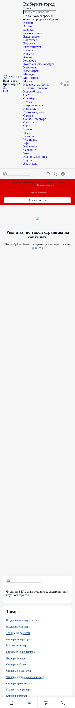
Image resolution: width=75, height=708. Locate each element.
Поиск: (27, 8)
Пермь (27, 101)
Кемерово (29, 60)
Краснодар (30, 67)
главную (37, 247)
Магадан (29, 74)
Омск (26, 95)
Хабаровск (30, 146)
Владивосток (31, 36)
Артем (27, 26)
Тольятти (29, 129)
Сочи (26, 125)
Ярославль (30, 163)
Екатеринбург (32, 46)
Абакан (28, 22)
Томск (27, 132)
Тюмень (28, 136)
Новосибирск (32, 91)
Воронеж (29, 43)
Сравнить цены (45, 185)
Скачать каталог (37, 192)
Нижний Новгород (35, 88)
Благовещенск (32, 33)
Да (5, 87)
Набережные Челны (36, 84)
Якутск (28, 160)
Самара (28, 115)
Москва (28, 81)
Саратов (28, 122)
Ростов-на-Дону (33, 112)
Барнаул (28, 29)
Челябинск (30, 149)
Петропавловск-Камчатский (33, 107)
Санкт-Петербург (34, 119)
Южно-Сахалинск (35, 156)
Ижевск (28, 50)
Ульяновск (30, 139)
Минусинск (31, 77)
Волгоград (30, 40)
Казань (27, 57)
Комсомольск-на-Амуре (38, 64)
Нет (5, 91)
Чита (26, 153)
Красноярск (31, 70)
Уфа (26, 143)
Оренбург (29, 98)
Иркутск (28, 53)
